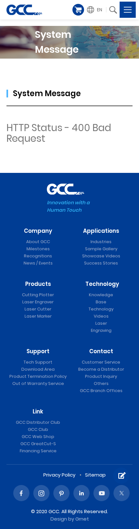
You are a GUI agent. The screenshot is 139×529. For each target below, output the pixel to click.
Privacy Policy (59, 474)
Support (38, 351)
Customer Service (101, 362)
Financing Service (38, 451)
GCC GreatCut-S (38, 444)
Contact (101, 351)
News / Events (38, 263)
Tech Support (38, 362)
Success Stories (101, 263)
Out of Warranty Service (38, 383)
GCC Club (38, 429)
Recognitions (38, 256)
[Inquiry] (121, 475)
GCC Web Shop (38, 436)
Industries (101, 242)
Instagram (41, 493)
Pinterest (61, 493)
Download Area (38, 369)
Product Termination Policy (38, 376)
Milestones (38, 249)
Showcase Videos (101, 256)
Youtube (101, 493)
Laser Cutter (38, 309)
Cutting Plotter (38, 295)
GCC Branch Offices (101, 391)
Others (101, 383)
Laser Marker (38, 316)
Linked (81, 493)
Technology (102, 284)
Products (38, 284)
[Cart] (78, 10)
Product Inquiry (101, 376)
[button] (95, 9)
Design (58, 518)
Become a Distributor (101, 369)
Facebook (21, 493)
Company (38, 231)
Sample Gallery (101, 249)
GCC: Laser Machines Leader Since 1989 (24, 9)
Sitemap (95, 474)
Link (38, 411)
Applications (101, 231)
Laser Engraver (38, 302)
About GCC (38, 242)
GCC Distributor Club (38, 422)
